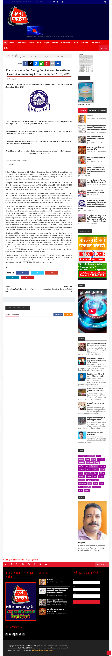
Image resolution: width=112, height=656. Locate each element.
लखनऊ (95, 480)
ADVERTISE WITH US (17, 2)
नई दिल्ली (96, 470)
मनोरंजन (89, 476)
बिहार (95, 473)
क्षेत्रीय (81, 466)
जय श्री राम (90, 116)
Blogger (68, 314)
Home (8, 2)
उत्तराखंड (81, 463)
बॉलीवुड (102, 473)
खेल (87, 466)
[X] (30, 63)
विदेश (90, 483)
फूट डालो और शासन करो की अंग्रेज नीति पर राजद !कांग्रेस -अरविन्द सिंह (96, 345)
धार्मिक (89, 470)
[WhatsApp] (41, 63)
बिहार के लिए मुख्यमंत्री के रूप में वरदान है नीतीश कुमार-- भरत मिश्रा (96, 375)
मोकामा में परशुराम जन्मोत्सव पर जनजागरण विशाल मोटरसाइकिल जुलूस (95, 138)
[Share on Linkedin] (12, 277)
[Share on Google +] (51, 273)
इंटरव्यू (93, 459)
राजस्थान (81, 480)
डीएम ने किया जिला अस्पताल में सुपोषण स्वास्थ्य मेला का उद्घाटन (95, 390)
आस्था (87, 459)
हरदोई (80, 490)
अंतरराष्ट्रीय (82, 456)
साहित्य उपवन (96, 487)
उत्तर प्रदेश (101, 459)
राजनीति (101, 476)
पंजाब (80, 473)
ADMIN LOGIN (39, 2)
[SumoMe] (58, 63)
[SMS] (36, 63)
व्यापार (101, 483)
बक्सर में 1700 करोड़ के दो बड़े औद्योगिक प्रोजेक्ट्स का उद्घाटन (95, 191)
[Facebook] (25, 63)
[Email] (52, 63)
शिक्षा (80, 487)
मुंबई (95, 476)
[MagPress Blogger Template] (18, 16)
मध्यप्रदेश (81, 476)
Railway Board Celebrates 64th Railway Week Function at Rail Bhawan (96, 360)
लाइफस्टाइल (82, 483)
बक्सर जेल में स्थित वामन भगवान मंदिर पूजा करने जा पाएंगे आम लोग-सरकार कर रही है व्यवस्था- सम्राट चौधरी (96, 170)
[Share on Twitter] (37, 273)
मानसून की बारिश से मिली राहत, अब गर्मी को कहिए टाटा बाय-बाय (96, 419)
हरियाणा (87, 490)
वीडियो (95, 483)
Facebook (58, 314)
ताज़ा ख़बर (81, 470)
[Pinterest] (47, 63)
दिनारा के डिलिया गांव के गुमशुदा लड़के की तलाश (95, 433)
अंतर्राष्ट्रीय (91, 456)
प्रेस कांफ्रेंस (88, 473)
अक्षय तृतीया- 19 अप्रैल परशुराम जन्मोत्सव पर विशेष (95, 148)
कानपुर (97, 463)
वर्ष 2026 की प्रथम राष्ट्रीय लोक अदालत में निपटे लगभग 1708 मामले (96, 181)
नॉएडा (102, 470)
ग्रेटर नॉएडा (93, 466)
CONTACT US (29, 2)
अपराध (98, 456)
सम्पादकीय (87, 487)
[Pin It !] (27, 277)
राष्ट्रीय (89, 480)
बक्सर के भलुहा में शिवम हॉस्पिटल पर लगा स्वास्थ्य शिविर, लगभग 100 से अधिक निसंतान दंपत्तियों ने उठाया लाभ (96, 128)
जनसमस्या (102, 466)
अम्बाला (81, 459)
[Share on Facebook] (22, 273)
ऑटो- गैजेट (90, 463)
